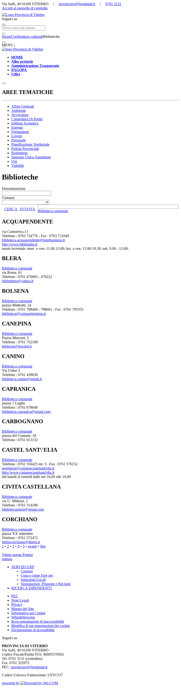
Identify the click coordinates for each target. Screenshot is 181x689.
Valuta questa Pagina (17, 555)
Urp (14, 37)
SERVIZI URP (22, 567)
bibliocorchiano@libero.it (21, 542)
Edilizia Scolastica (24, 123)
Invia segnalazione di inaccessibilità (37, 621)
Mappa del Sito (22, 609)
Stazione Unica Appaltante (31, 157)
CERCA (10, 209)
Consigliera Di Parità (26, 119)
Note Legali (20, 600)
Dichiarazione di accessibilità (32, 630)
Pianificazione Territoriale (30, 144)
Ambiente (18, 111)
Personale (18, 140)
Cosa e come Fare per (37, 575)
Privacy (17, 605)
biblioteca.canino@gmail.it (22, 379)
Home (6, 37)
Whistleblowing (23, 617)
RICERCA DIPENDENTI (31, 588)
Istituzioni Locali (33, 580)
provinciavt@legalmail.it (77, 4)
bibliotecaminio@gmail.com (23, 509)
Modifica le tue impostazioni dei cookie (40, 626)
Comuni (27, 571)
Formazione (20, 132)
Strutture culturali (30, 37)
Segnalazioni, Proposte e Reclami (45, 584)
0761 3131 (113, 4)
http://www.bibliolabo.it (19, 244)
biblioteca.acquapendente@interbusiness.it (33, 240)
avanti (32, 546)
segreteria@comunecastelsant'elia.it (28, 468)
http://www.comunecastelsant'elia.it (28, 472)
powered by (11, 683)
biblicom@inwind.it (17, 346)
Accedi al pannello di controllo (25, 8)
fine (43, 546)
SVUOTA (27, 209)
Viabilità (17, 166)
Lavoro (16, 136)
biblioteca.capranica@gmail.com (26, 412)
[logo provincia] (90, 15)
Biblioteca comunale (53, 211)
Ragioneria (19, 153)
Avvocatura (20, 115)
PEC (14, 596)
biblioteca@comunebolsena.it (24, 314)
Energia (17, 127)
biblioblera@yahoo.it (17, 281)
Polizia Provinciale (25, 149)
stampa (7, 559)
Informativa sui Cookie (28, 613)
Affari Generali (22, 106)
